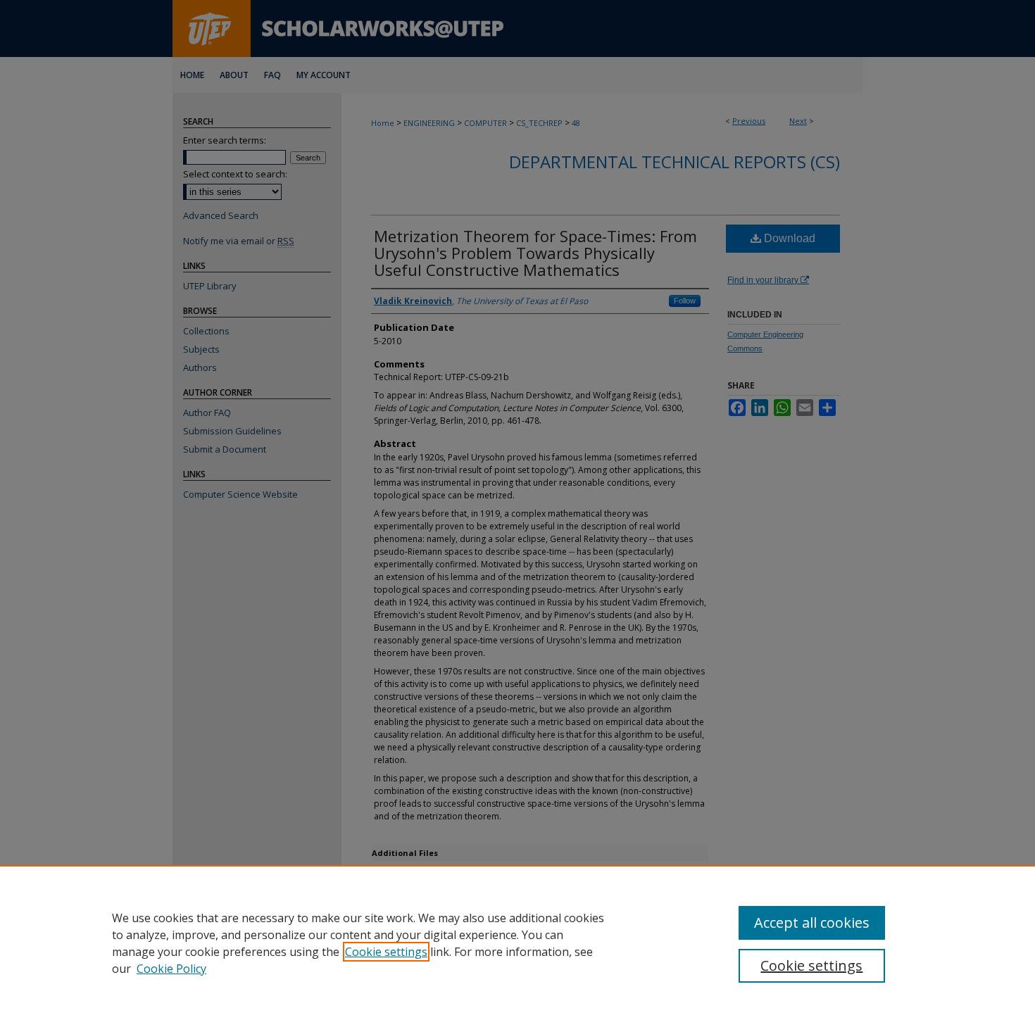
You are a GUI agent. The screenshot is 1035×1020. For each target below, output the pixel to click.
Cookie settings (386, 951)
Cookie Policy (171, 968)
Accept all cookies (812, 922)
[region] (517, 942)
